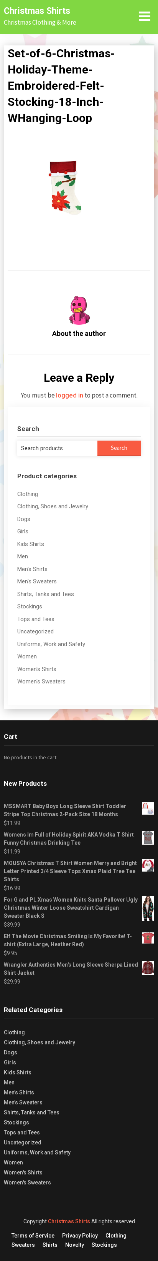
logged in (69, 395)
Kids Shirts (30, 544)
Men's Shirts (32, 569)
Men (22, 556)
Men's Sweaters (37, 581)
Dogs (23, 519)
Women (27, 656)
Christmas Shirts (37, 11)
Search (119, 447)
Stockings (29, 606)
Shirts (50, 1245)
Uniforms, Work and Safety (51, 644)
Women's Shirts (36, 669)
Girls (22, 531)
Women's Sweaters (41, 681)
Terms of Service (33, 1235)
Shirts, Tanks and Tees (45, 594)
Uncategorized (35, 631)
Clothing (27, 494)
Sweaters (23, 1245)
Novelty (74, 1245)
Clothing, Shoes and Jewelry (52, 506)
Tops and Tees (35, 619)
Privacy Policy (80, 1235)
